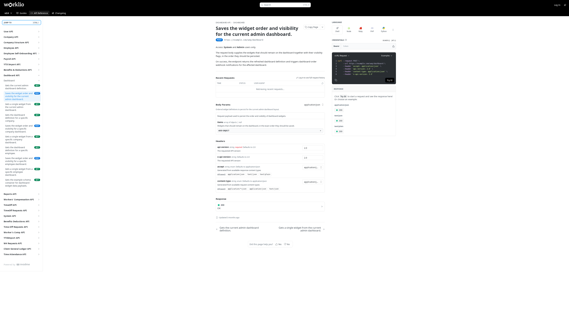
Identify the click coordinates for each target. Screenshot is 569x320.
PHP (372, 31)
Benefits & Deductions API (18, 69)
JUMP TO (21, 22)
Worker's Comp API (14, 232)
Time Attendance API (15, 254)
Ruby (361, 31)
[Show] (393, 46)
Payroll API (9, 58)
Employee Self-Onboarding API (20, 53)
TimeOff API (10, 205)
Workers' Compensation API (19, 199)
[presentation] (366, 68)
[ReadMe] (23, 264)
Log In (557, 5)
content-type (224, 181)
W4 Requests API (13, 243)
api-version (223, 147)
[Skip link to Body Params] (214, 104)
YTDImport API (12, 237)
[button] (346, 40)
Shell (337, 31)
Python (384, 31)
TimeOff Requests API (15, 210)
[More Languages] (393, 30)
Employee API (11, 48)
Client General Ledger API (17, 248)
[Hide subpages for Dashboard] (39, 80)
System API (10, 216)
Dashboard (239, 22)
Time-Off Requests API (16, 226)
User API (8, 31)
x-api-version (224, 156)
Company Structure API (16, 42)
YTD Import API (12, 64)
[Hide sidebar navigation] (42, 143)
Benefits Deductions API (16, 221)
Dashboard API (12, 75)
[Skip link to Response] (214, 199)
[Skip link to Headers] (214, 141)
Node (349, 31)
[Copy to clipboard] (266, 40)
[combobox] (312, 147)
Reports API (10, 194)
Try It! (390, 80)
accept (220, 166)
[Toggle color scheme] (565, 5)
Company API (11, 37)
